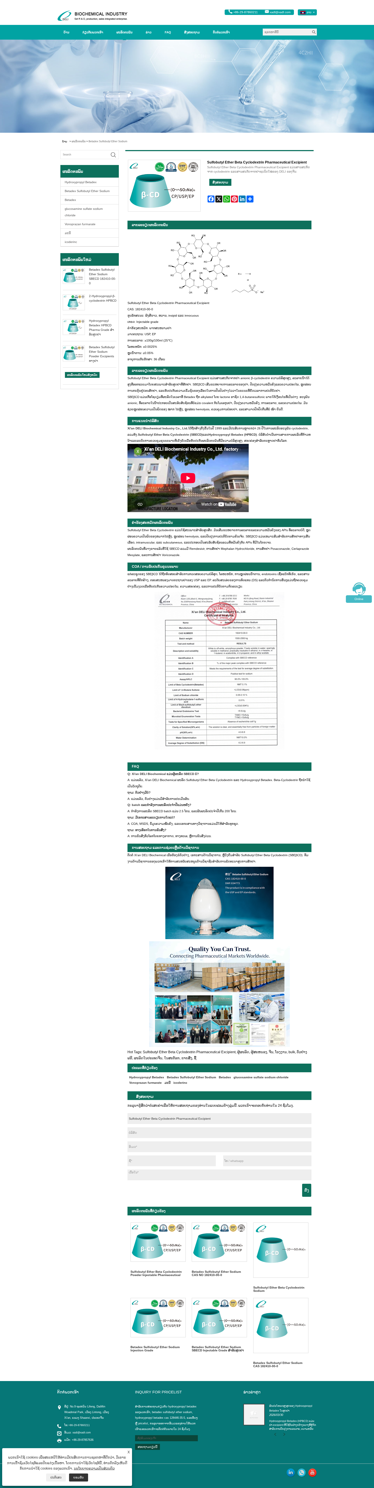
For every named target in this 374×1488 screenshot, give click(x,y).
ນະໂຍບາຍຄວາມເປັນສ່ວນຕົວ (94, 1468)
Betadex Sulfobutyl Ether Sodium (108, 141)
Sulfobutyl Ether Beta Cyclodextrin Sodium (279, 1289)
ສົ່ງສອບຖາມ (192, 32)
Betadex (70, 200)
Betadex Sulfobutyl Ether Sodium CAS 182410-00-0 (277, 1364)
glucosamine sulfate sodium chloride (84, 212)
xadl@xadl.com (280, 12)
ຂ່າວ (149, 32)
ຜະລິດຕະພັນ (124, 32)
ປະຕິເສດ (55, 1477)
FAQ (168, 32)
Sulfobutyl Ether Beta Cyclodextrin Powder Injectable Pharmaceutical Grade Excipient (156, 1273)
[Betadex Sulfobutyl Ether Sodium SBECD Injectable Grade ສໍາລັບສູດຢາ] (219, 1317)
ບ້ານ (66, 32)
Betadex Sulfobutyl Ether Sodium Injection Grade (155, 1348)
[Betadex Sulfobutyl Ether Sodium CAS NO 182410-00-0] (219, 1242)
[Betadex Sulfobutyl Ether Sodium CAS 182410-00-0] (280, 1325)
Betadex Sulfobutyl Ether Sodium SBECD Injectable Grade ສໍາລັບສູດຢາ (218, 1348)
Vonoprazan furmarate (80, 224)
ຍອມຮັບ (78, 1477)
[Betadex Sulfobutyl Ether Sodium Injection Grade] (158, 1317)
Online (359, 599)
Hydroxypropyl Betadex (81, 182)
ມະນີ (68, 233)
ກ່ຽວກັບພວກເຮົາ (92, 32)
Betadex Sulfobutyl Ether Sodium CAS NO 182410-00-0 (216, 1273)
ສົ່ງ (306, 1190)
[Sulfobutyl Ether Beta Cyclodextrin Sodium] (280, 1250)
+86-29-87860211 (79, 1425)
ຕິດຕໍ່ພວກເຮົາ (221, 32)
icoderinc (71, 242)
